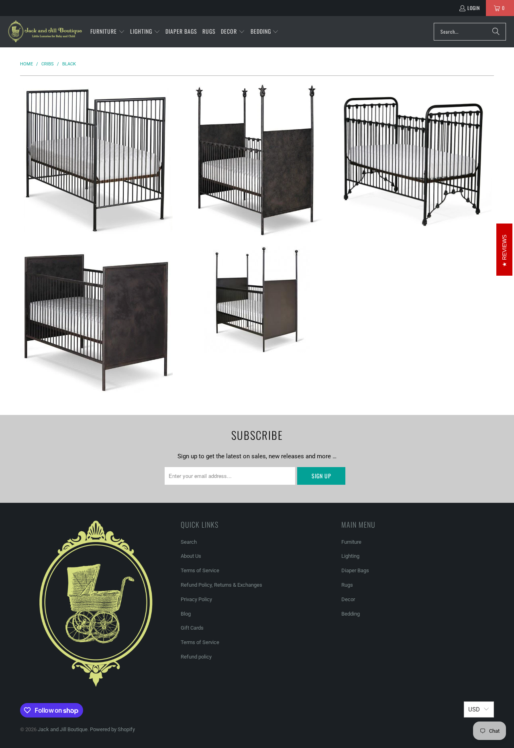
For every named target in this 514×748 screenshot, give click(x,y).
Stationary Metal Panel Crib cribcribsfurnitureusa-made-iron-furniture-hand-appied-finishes (96, 322)
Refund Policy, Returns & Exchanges (221, 585)
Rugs (347, 585)
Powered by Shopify (112, 729)
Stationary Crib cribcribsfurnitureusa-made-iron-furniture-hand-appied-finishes (417, 160)
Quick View (96, 189)
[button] (107, 32)
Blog (186, 614)
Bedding (350, 614)
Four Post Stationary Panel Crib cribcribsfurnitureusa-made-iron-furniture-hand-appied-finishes (257, 160)
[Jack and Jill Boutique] (45, 31)
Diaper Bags (355, 570)
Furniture (351, 542)
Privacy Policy (196, 599)
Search (189, 542)
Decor (348, 599)
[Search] (496, 32)
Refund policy (196, 657)
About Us (191, 556)
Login (473, 7)
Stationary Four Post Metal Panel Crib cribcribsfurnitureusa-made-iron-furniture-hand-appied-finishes (257, 299)
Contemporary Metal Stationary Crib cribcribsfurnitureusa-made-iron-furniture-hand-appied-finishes (96, 160)
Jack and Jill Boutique (63, 729)
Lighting (350, 556)
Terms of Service (200, 570)
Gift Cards (192, 628)
